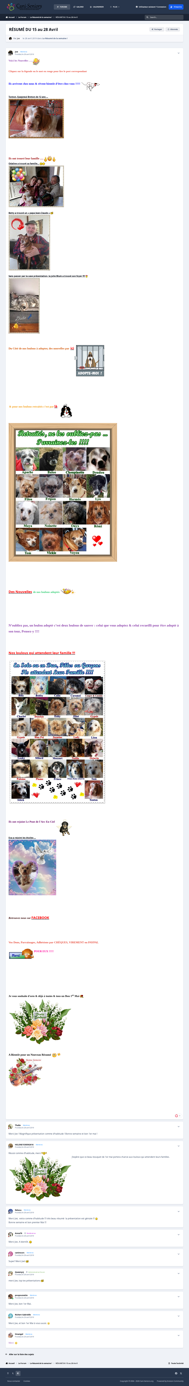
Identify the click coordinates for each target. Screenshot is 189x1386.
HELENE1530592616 (24, 1144)
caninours (19, 1252)
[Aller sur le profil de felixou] (10, 1211)
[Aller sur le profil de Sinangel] (10, 1335)
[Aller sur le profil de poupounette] (10, 1296)
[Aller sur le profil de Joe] (10, 38)
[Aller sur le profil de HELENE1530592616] (10, 1145)
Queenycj (19, 1272)
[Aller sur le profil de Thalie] (10, 1126)
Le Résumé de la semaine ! (55, 38)
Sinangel (19, 1334)
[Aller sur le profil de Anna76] (10, 1234)
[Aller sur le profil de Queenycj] (10, 1273)
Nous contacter (13, 1381)
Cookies (27, 1381)
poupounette (21, 1295)
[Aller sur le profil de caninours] (10, 1253)
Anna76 (18, 1233)
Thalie (18, 1125)
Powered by (170, 1381)
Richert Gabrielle (23, 1314)
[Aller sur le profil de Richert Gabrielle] (10, 1315)
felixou (18, 1210)
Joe (18, 38)
